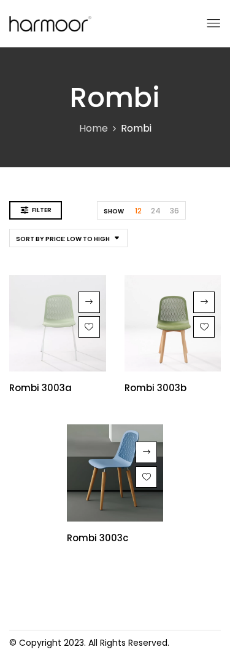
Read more (89, 302)
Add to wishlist (89, 327)
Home (93, 128)
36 (174, 210)
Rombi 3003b (155, 387)
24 (156, 210)
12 (138, 210)
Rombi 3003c (97, 537)
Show (114, 211)
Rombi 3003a (40, 387)
